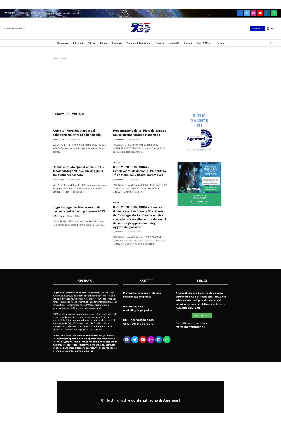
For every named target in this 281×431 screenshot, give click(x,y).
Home (55, 58)
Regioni (160, 43)
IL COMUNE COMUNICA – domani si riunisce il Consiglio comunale (49, 13)
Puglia (116, 163)
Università (174, 43)
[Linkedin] (158, 339)
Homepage (62, 43)
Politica (92, 43)
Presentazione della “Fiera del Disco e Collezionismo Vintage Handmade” (140, 132)
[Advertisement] (140, 84)
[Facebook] (127, 339)
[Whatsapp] (167, 339)
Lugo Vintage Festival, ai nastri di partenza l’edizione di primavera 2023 (79, 209)
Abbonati (257, 28)
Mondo (103, 43)
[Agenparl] (140, 28)
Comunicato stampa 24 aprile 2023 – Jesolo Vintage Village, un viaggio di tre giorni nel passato (78, 171)
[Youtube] (143, 339)
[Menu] (275, 43)
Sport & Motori (204, 43)
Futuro (220, 43)
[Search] (270, 43)
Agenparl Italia (121, 203)
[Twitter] (134, 339)
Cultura (188, 43)
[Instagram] (151, 339)
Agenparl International (139, 43)
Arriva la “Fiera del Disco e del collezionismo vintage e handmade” (77, 132)
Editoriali (78, 43)
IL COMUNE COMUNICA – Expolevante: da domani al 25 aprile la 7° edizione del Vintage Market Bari (139, 171)
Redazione (59, 139)
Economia (117, 43)
